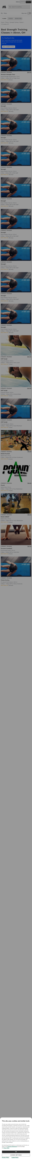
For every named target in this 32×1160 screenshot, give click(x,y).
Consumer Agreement (12, 1146)
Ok (16, 1151)
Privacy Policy (6, 1148)
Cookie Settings (16, 1155)
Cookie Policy (14, 1157)
